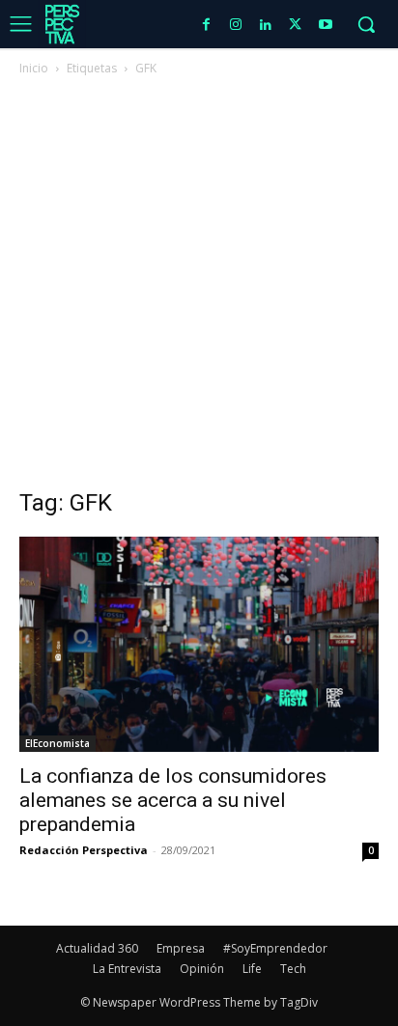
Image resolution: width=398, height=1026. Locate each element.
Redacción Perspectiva (83, 850)
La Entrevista (127, 968)
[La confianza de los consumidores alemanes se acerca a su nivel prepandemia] (199, 644)
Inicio (33, 68)
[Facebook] (206, 26)
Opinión (202, 968)
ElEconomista (57, 743)
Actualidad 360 (97, 948)
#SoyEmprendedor (275, 948)
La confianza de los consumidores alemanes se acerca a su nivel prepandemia (173, 800)
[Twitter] (295, 26)
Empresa (180, 948)
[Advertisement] (199, 287)
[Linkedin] (266, 26)
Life (252, 968)
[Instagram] (236, 26)
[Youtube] (325, 26)
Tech (293, 968)
